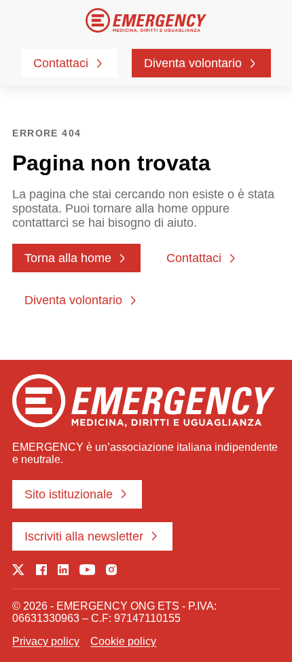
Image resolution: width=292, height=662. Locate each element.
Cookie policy (123, 641)
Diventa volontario (193, 63)
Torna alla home (67, 258)
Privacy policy (45, 641)
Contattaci (60, 63)
